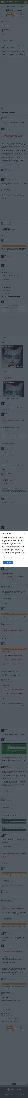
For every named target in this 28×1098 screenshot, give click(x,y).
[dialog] (14, 549)
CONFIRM (8, 562)
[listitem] (14, 558)
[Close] (25, 534)
